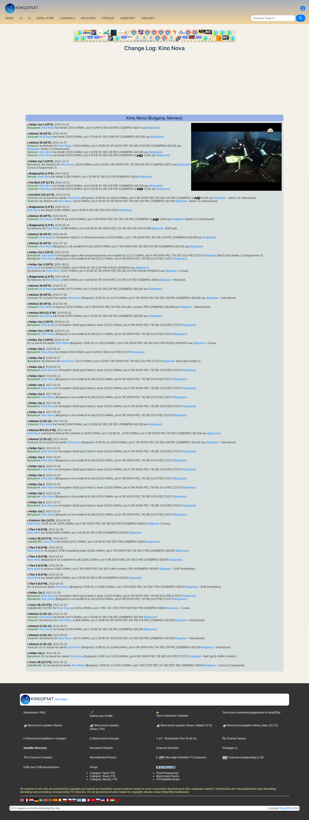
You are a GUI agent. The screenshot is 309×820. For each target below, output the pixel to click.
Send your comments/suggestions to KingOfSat (251, 712)
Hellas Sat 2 (37, 349)
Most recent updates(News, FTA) (104, 727)
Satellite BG (34, 541)
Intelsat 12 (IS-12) (40, 421)
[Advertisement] (154, 83)
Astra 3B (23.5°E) (40, 538)
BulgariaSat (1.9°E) (41, 173)
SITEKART (147, 18)
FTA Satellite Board (168, 779)
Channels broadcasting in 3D (245, 757)
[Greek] (79, 799)
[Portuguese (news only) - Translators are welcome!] (50, 799)
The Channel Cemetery (38, 757)
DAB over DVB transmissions (41, 767)
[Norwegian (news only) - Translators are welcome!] (46, 799)
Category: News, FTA (103, 776)
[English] (22, 799)
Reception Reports (101, 748)
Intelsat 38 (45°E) (40, 133)
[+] (20, 18)
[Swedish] (41, 799)
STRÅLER (108, 18)
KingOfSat (286, 808)
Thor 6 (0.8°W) (38, 529)
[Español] (55, 799)
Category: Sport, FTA (102, 773)
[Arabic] (88, 799)
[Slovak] (74, 799)
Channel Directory (167, 748)
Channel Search (235, 738)
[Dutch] (31, 799)
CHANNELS (67, 18)
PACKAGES (88, 18)
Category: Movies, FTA (103, 779)
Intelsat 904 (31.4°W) (42, 312)
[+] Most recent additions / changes (45, 738)
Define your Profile (101, 716)
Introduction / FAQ (34, 712)
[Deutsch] (36, 799)
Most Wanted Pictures (103, 757)
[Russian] (98, 799)
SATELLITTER (45, 18)
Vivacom (32, 136)
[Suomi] (84, 799)
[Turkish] (93, 799)
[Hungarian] (112, 799)
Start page (60, 699)
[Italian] (60, 799)
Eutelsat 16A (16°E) (41, 520)
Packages (229, 748)
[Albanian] (117, 799)
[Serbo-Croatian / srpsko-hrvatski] (103, 799)
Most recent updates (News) (44, 725)
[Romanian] (107, 799)
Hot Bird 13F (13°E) (41, 182)
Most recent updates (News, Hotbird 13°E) (186, 725)
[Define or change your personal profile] (302, 8)
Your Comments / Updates (172, 715)
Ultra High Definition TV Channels (185, 757)
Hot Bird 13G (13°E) (41, 194)
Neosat (31, 176)
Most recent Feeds (167, 776)
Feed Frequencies (167, 773)
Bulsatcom (33, 127)
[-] (29, 18)
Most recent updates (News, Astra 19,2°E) (252, 725)
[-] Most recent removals (104, 738)
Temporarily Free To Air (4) (180, 738)
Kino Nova (48, 127)
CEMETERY (127, 18)
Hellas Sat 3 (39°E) (41, 124)
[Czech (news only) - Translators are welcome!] (69, 799)
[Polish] (65, 799)
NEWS (9, 18)
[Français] (27, 799)
